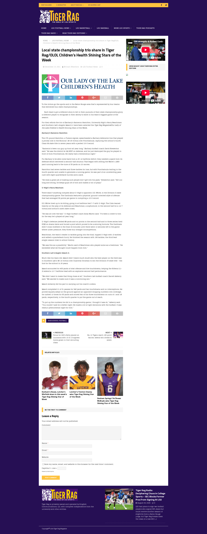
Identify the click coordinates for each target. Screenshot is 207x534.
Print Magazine (46, 5)
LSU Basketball (83, 28)
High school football (57, 320)
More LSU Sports (122, 28)
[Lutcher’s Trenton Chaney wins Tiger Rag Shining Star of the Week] (82, 373)
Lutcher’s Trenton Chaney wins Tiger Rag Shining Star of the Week (82, 394)
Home (43, 28)
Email (44, 450)
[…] (156, 519)
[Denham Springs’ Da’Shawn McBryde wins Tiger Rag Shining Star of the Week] (110, 376)
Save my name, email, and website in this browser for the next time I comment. (78, 464)
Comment (46, 425)
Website (45, 457)
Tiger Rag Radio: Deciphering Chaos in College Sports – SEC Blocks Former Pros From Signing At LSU (150, 494)
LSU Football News (60, 28)
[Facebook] (161, 5)
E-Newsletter (61, 5)
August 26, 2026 (144, 503)
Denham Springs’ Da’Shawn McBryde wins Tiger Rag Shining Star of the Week (109, 401)
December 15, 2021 (52, 66)
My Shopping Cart (94, 5)
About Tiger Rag (76, 5)
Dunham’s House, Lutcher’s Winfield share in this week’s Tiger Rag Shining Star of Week (54, 395)
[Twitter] (166, 5)
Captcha (45, 468)
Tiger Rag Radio (48, 33)
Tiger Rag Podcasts (145, 28)
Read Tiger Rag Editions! (73, 33)
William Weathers (71, 66)
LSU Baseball (103, 28)
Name (45, 443)
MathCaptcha (50, 471)
